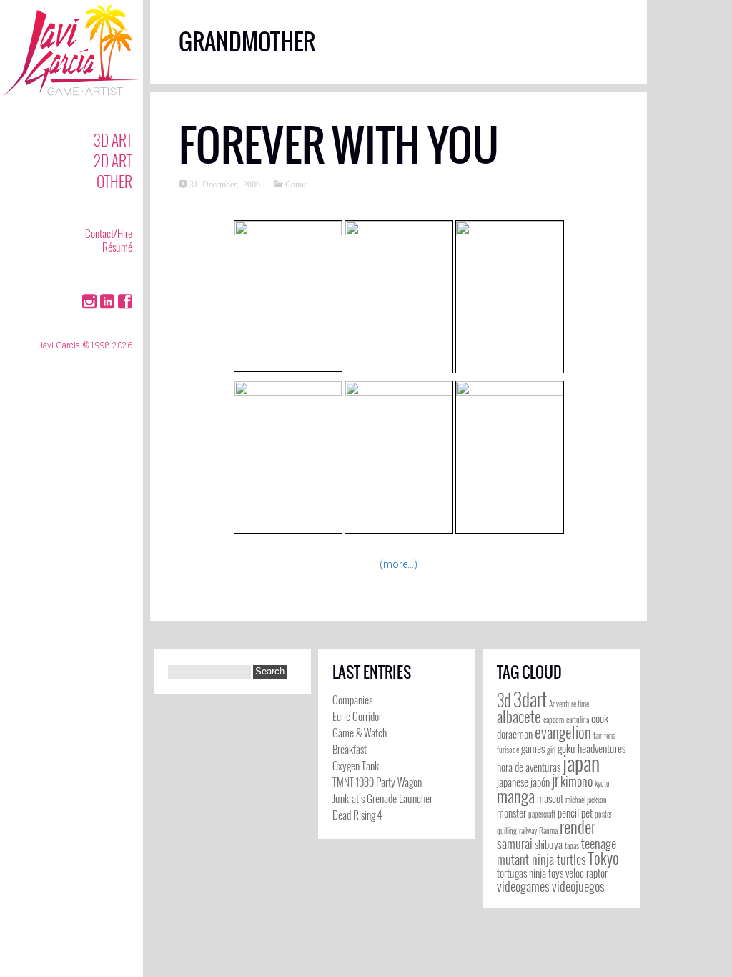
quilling (507, 830)
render (577, 827)
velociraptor (586, 872)
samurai (515, 843)
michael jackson (586, 799)
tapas (572, 845)
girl (551, 749)
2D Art (113, 160)
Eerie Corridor (357, 716)
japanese (512, 782)
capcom (553, 719)
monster (511, 812)
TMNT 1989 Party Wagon (377, 782)
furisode (508, 749)
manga (516, 796)
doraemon (515, 734)
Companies (352, 699)
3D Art (113, 140)
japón (540, 782)
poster (603, 814)
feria (609, 735)
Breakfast (349, 749)
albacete (519, 716)
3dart (530, 699)
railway (528, 830)
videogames (523, 886)
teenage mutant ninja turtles (556, 851)
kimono (576, 781)
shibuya (549, 844)
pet (587, 812)
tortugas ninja (521, 872)
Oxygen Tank (355, 765)
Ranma (548, 830)
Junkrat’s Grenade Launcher (382, 798)
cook (599, 718)
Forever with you (339, 145)
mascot (550, 798)
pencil (568, 812)
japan (581, 762)
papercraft (541, 814)
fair (597, 735)
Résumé (117, 247)
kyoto (602, 783)
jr (555, 780)
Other (114, 181)
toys (555, 872)
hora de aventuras (528, 767)
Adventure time (569, 704)
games (533, 748)
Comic (296, 184)
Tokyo (603, 858)
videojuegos (578, 886)
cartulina (577, 719)
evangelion (563, 732)
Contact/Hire (108, 233)
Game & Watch (359, 732)
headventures (601, 748)
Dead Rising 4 (357, 815)
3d (504, 700)
